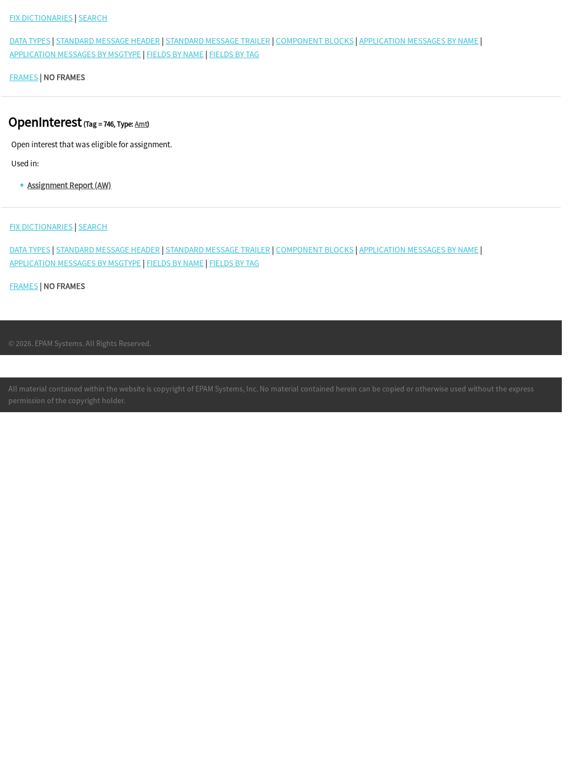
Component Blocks (315, 40)
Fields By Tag (234, 54)
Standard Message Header (108, 40)
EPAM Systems (58, 343)
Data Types (30, 40)
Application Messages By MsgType (75, 54)
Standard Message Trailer (218, 40)
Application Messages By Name (418, 40)
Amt (141, 124)
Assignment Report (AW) (69, 185)
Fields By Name (175, 54)
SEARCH (92, 17)
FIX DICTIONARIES (41, 17)
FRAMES (24, 77)
